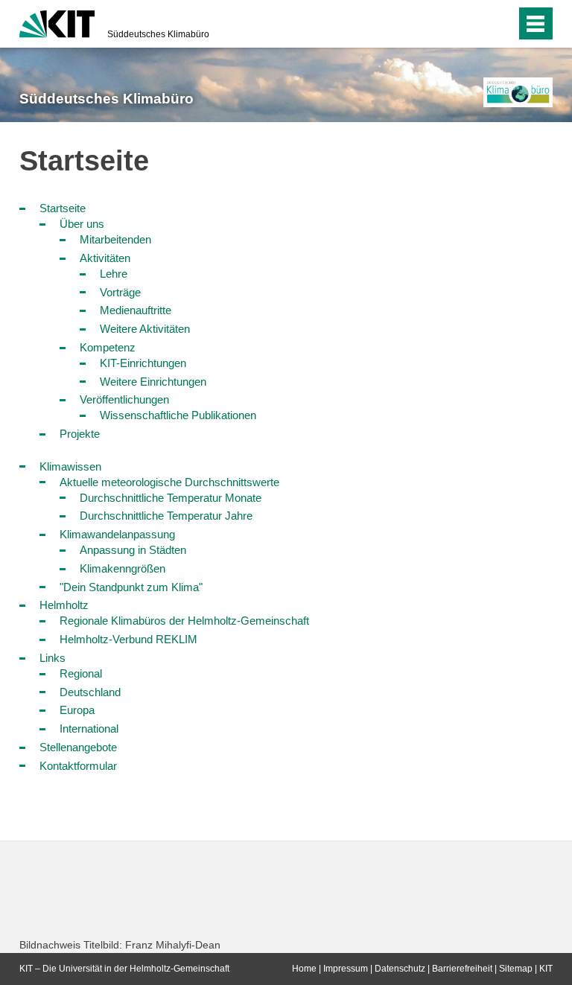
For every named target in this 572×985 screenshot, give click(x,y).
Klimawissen (70, 466)
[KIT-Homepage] (57, 22)
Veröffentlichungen (124, 399)
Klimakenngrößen (122, 568)
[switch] (474, 24)
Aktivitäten (105, 258)
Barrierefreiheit (462, 968)
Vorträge (120, 292)
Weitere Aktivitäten (145, 328)
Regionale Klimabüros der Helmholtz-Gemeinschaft (184, 620)
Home (304, 968)
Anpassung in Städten (133, 549)
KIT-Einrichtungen (143, 363)
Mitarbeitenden (115, 239)
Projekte (80, 433)
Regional (81, 673)
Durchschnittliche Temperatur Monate (170, 497)
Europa (77, 710)
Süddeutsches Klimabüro (158, 34)
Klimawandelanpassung (117, 534)
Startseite (62, 208)
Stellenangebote (78, 747)
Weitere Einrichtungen (153, 381)
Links (52, 657)
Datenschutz (400, 968)
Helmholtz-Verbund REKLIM (128, 639)
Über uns (82, 223)
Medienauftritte (135, 310)
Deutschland (90, 692)
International (89, 728)
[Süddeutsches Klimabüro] (518, 92)
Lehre (113, 273)
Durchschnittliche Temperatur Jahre (166, 515)
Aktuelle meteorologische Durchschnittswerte (169, 482)
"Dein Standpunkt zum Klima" (131, 587)
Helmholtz (64, 605)
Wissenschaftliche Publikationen (178, 415)
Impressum (345, 968)
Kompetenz (108, 347)
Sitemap (516, 968)
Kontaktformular (78, 765)
